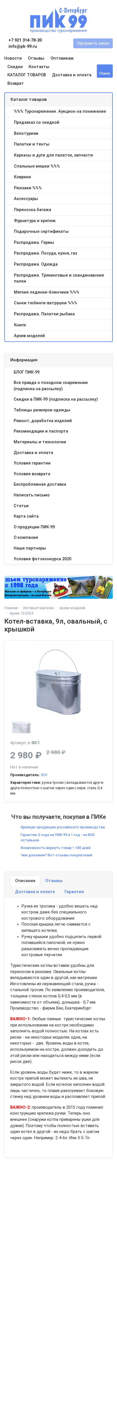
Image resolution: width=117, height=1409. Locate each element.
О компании (26, 537)
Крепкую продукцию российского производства (63, 827)
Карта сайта (26, 516)
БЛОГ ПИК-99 (26, 372)
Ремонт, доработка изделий (43, 420)
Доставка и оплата (71, 75)
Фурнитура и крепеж (35, 220)
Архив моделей (29, 335)
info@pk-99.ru (22, 46)
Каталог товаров (29, 99)
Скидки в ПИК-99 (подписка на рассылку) (56, 399)
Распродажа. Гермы (34, 242)
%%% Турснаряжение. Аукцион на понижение (60, 111)
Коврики (22, 177)
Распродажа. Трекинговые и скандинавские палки (59, 278)
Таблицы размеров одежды (42, 410)
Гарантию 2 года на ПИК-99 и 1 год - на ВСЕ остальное (57, 837)
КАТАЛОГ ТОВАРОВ (26, 75)
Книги (20, 325)
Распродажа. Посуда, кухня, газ (45, 253)
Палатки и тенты (31, 144)
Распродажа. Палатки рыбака (44, 314)
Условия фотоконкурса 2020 (42, 559)
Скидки (15, 66)
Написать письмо (32, 495)
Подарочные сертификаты (41, 231)
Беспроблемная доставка (40, 484)
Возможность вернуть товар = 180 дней (56, 848)
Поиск (104, 73)
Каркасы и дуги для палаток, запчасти (53, 155)
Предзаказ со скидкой (36, 122)
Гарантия (74, 891)
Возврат (15, 83)
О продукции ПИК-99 (34, 527)
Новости (13, 58)
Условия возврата (32, 474)
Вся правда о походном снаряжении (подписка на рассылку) (51, 385)
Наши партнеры (30, 548)
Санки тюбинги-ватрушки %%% (45, 303)
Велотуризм (26, 133)
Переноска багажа (32, 209)
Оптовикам (62, 58)
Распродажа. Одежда (36, 264)
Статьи (21, 505)
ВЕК (44, 775)
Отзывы (36, 58)
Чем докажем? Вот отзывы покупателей (56, 855)
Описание (25, 880)
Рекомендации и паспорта (41, 431)
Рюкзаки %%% (28, 188)
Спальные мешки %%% (37, 166)
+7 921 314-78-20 (24, 40)
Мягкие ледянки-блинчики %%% (46, 292)
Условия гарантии (32, 463)
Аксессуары (26, 198)
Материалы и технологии (40, 442)
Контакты (39, 66)
